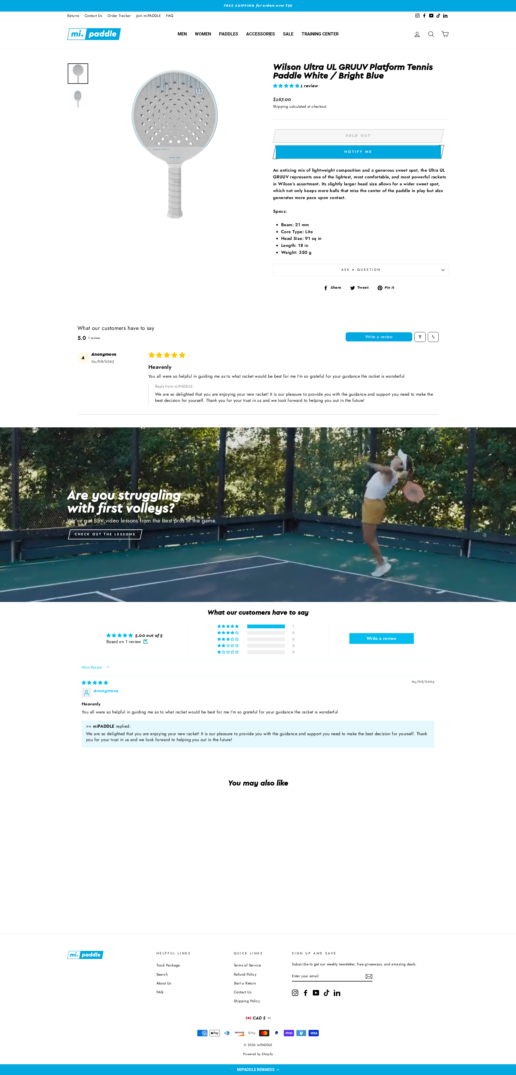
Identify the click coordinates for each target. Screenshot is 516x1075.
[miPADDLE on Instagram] (295, 993)
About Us (163, 983)
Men (182, 34)
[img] (95, 683)
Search (162, 974)
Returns (73, 15)
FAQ (169, 15)
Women (203, 34)
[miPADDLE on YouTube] (316, 993)
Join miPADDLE (148, 15)
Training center (320, 34)
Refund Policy (245, 974)
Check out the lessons (105, 534)
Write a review (379, 337)
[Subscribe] (369, 976)
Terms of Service (247, 965)
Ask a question (361, 269)
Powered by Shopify (258, 1054)
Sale (288, 34)
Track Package (168, 965)
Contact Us (93, 15)
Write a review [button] (382, 638)
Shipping (280, 106)
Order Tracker (119, 15)
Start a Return (245, 983)
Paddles (228, 34)
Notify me (358, 151)
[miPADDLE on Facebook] (305, 993)
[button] (258, 1069)
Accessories (260, 34)
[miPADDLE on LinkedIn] (337, 993)
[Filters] (420, 337)
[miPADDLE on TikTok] (326, 993)
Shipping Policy (247, 1001)
